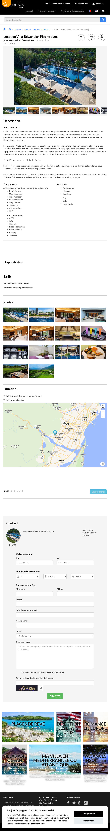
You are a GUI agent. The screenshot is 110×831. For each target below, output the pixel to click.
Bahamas (47, 730)
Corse (48, 771)
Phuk (20, 770)
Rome (88, 731)
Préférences (88, 821)
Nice (93, 734)
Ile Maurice (15, 735)
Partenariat (44, 806)
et (23, 770)
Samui (6, 773)
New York (69, 736)
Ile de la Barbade (41, 732)
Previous (18, 77)
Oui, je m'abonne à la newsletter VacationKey (42, 672)
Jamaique (8, 732)
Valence (103, 737)
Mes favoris (83, 3)
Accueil (29, 11)
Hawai (61, 739)
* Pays (19, 631)
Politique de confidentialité (32, 824)
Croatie (69, 771)
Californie (60, 736)
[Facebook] (68, 804)
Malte (75, 771)
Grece (34, 771)
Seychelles (24, 735)
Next (92, 77)
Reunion (5, 770)
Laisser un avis (98, 491)
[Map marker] (55, 433)
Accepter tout (88, 813)
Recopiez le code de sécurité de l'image (34, 678)
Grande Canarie (66, 774)
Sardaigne (56, 771)
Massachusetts (71, 739)
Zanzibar (102, 766)
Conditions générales (48, 800)
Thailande (24, 727)
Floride (18, 730)
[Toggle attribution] (103, 464)
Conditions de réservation (73, 11)
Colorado (71, 742)
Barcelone (95, 739)
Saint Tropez (101, 734)
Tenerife (33, 774)
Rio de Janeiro (90, 764)
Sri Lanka (13, 738)
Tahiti (49, 738)
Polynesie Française (38, 738)
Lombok (12, 776)
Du (17, 558)
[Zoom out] (103, 416)
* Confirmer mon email (26, 610)
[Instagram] (86, 804)
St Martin (33, 727)
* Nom (60, 589)
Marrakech (96, 769)
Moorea (23, 740)
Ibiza (67, 768)
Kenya (92, 775)
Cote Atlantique (48, 768)
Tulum (86, 775)
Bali (17, 727)
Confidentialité (46, 803)
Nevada (64, 742)
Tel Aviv (87, 769)
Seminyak (18, 773)
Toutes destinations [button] (46, 11)
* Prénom (20, 589)
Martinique (26, 730)
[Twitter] (74, 804)
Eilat (97, 772)
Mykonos (41, 771)
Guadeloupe (37, 730)
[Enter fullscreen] (103, 406)
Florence (94, 731)
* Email (19, 599)
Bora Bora (32, 740)
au (58, 558)
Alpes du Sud (101, 775)
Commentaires (23, 642)
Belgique (95, 737)
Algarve (76, 774)
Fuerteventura (53, 774)
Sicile (63, 771)
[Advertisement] (55, 249)
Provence (87, 737)
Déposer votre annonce (59, 3)
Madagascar (93, 766)
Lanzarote (42, 774)
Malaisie (19, 776)
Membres (100, 3)
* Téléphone (21, 621)
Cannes (87, 734)
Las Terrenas (23, 738)
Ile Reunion (34, 735)
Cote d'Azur (36, 768)
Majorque (74, 768)
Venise (102, 731)
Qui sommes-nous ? (48, 797)
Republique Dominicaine (23, 732)
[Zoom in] (103, 412)
